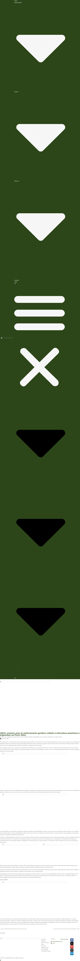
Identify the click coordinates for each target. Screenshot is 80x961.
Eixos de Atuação (20, 268)
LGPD (15, 282)
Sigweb (18, 90)
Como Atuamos (19, 666)
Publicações (19, 275)
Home (15, 0)
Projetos (18, 88)
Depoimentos (19, 177)
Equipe (18, 671)
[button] (15, 283)
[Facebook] (71, 940)
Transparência (19, 273)
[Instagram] (71, 950)
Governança (19, 661)
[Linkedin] (71, 953)
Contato (18, 278)
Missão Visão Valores (20, 270)
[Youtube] (71, 946)
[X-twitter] (71, 943)
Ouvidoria (16, 280)
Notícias (18, 179)
